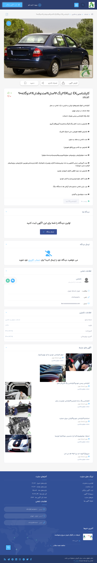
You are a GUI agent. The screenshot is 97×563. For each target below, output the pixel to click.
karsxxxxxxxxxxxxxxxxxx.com (70, 303)
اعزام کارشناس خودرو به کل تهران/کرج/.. (50, 354)
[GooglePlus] (24, 559)
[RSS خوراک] (5, 559)
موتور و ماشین (76, 14)
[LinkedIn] (16, 559)
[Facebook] (31, 559)
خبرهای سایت (88, 497)
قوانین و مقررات (87, 483)
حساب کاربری (34, 260)
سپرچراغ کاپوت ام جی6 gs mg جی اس (76, 453)
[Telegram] (9, 559)
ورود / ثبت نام (32, 5)
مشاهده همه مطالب (59, 545)
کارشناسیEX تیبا (71, 201)
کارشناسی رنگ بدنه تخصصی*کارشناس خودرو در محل (72, 401)
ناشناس (78, 278)
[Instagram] (20, 559)
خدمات (86, 14)
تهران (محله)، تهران (57, 358)
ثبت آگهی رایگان (11, 4)
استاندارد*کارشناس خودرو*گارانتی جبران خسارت (74, 418)
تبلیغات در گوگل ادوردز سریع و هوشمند (67, 535)
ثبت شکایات (89, 486)
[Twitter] (27, 559)
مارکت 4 (76, 560)
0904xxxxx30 (75, 297)
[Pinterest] (12, 559)
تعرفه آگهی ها (88, 501)
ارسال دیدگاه (50, 232)
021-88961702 (33, 522)
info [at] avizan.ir (31, 509)
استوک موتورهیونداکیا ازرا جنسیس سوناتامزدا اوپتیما (72, 436)
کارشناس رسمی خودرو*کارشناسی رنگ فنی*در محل (73, 383)
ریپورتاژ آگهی (88, 494)
